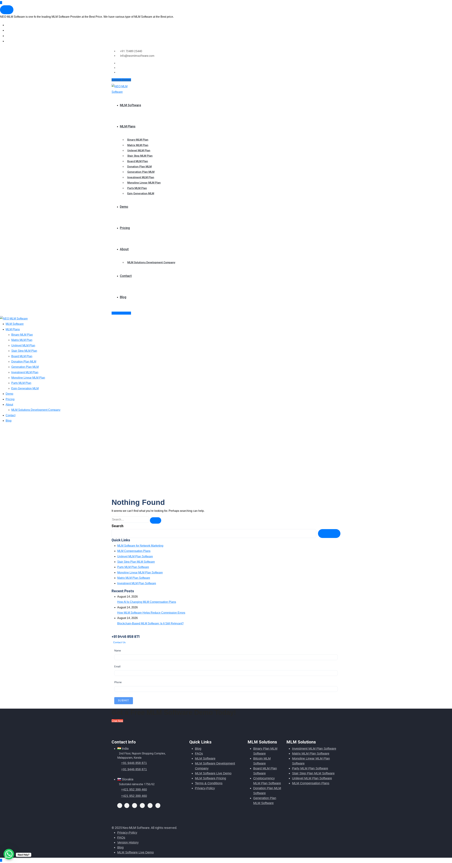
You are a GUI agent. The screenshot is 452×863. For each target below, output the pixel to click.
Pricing (125, 228)
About (124, 249)
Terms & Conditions (208, 783)
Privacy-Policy (205, 788)
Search (117, 526)
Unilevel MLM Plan (138, 150)
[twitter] (118, 63)
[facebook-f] (118, 67)
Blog (123, 297)
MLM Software (130, 105)
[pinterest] (150, 805)
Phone (118, 682)
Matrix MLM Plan (137, 145)
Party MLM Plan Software (133, 567)
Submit (123, 700)
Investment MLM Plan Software (136, 583)
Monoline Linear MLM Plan (144, 182)
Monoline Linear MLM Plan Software (140, 572)
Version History (128, 842)
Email (117, 666)
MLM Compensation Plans (133, 550)
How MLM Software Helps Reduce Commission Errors (151, 612)
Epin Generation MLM (140, 193)
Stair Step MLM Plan (140, 155)
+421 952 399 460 (134, 789)
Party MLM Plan (137, 188)
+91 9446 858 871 (134, 763)
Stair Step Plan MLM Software (136, 561)
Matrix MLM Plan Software (133, 577)
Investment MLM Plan (140, 177)
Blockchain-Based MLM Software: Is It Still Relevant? (150, 623)
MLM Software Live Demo (213, 773)
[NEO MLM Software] (124, 89)
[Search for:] (130, 519)
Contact (126, 276)
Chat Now (117, 720)
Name (117, 650)
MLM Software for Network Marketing (140, 545)
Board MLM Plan (137, 161)
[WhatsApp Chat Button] (9, 854)
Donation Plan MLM (139, 166)
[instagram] (118, 72)
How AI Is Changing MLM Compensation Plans (146, 601)
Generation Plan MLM (140, 171)
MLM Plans (127, 126)
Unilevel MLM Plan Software (135, 556)
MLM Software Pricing (210, 778)
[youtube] (158, 805)
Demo (124, 206)
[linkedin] (142, 805)
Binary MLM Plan (137, 139)
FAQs (199, 753)
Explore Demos (121, 79)
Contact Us (119, 642)
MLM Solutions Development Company (151, 262)
